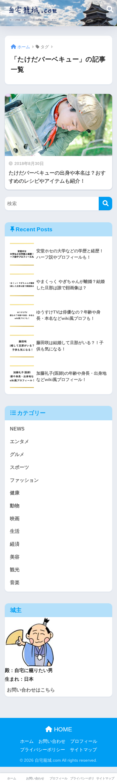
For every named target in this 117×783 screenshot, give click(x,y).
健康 (15, 492)
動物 (15, 505)
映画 (15, 518)
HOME (62, 729)
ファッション (24, 480)
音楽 (15, 582)
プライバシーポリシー (42, 749)
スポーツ (19, 467)
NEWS (17, 428)
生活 (15, 531)
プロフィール (83, 741)
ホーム (27, 741)
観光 (15, 569)
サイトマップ (83, 749)
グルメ (17, 454)
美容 (15, 557)
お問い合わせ (51, 741)
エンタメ (19, 441)
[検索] (105, 203)
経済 (15, 544)
